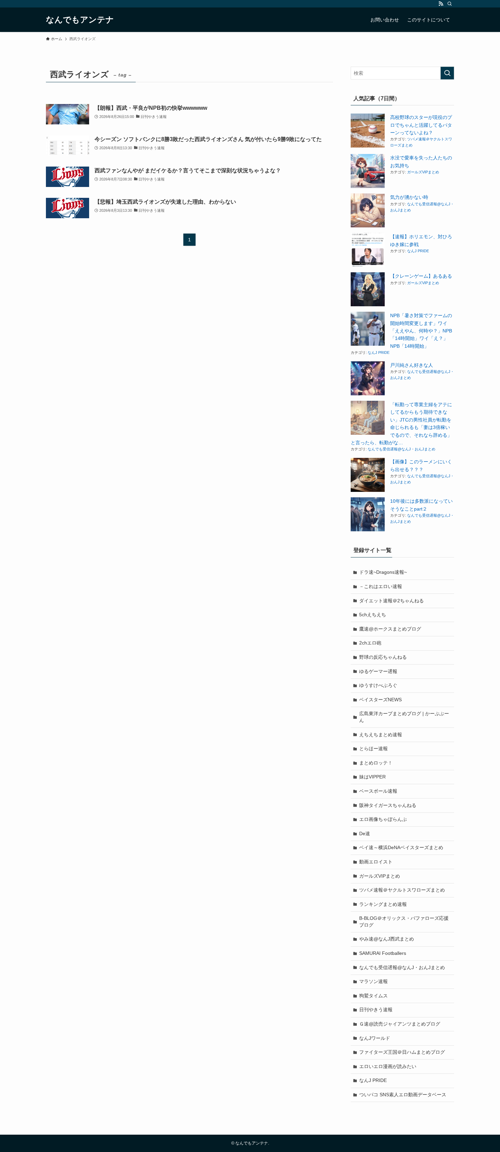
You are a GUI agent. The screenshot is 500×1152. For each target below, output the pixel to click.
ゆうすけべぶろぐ (378, 685)
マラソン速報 (373, 981)
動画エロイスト (376, 861)
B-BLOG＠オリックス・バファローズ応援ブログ (404, 921)
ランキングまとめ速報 (383, 904)
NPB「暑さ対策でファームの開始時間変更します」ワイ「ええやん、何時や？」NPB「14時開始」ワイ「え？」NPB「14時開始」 (421, 331)
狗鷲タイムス (373, 995)
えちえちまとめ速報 (380, 734)
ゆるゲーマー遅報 (378, 671)
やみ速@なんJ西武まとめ (386, 939)
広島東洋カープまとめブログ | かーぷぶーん (404, 717)
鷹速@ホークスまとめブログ (390, 629)
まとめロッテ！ (376, 763)
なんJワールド (374, 1038)
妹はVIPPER (372, 776)
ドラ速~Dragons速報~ (383, 572)
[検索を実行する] (447, 73)
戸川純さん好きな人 (411, 365)
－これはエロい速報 (380, 586)
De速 (364, 833)
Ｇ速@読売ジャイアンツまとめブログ (399, 1024)
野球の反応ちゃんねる (383, 657)
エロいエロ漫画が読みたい (387, 1066)
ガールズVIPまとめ (423, 172)
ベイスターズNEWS (380, 699)
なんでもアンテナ (80, 20)
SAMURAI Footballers (382, 953)
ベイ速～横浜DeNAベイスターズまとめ (401, 847)
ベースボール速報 (378, 791)
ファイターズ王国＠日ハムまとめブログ (402, 1052)
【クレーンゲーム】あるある (421, 276)
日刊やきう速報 (376, 1009)
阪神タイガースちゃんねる (387, 805)
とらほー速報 (373, 748)
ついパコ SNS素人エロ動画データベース (402, 1094)
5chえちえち (372, 614)
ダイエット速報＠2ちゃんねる (391, 600)
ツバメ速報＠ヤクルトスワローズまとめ (402, 890)
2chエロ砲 (370, 643)
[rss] (440, 3)
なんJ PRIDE (418, 251)
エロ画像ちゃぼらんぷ (383, 819)
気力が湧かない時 (409, 197)
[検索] (449, 3)
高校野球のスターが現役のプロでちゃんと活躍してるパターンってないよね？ (421, 125)
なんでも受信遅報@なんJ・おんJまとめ (401, 449)
